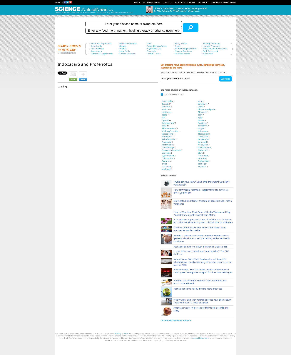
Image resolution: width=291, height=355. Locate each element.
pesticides (166, 112)
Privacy (118, 333)
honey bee (203, 144)
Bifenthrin (202, 104)
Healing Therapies (211, 43)
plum (200, 152)
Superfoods (96, 46)
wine (200, 101)
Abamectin (166, 142)
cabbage (202, 163)
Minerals (123, 48)
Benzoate (166, 152)
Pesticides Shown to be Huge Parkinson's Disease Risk (200, 246)
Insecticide (167, 101)
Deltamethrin (168, 123)
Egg (200, 117)
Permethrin (167, 136)
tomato (201, 120)
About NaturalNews (151, 2)
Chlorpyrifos (167, 158)
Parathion (202, 123)
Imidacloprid (167, 133)
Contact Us (167, 2)
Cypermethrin (168, 155)
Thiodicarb (203, 136)
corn (200, 114)
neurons (202, 158)
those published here (200, 338)
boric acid (202, 142)
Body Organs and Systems (215, 48)
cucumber (166, 166)
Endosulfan (203, 161)
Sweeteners (96, 51)
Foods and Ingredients (101, 43)
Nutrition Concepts (127, 53)
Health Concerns (182, 53)
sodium (165, 109)
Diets (149, 43)
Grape (201, 128)
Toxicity (165, 104)
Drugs (177, 46)
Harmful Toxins (154, 53)
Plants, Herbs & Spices (157, 46)
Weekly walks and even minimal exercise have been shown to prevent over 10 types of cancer (202, 301)
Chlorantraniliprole (206, 109)
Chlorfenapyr (168, 147)
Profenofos (203, 139)
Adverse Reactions (183, 51)
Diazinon (166, 161)
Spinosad (166, 106)
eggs (164, 125)
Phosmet (202, 112)
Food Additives (97, 48)
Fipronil (165, 120)
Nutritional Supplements (102, 53)
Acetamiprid (167, 144)
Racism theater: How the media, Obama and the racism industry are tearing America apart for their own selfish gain (203, 271)
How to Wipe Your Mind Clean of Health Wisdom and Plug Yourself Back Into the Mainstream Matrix (202, 213)
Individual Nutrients (128, 43)
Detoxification (204, 147)
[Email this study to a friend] (73, 73)
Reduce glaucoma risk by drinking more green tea (198, 288)
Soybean (202, 166)
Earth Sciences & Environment (210, 52)
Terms (126, 333)
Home (137, 2)
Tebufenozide (168, 139)
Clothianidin (203, 133)
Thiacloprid (203, 155)
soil (163, 117)
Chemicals (151, 51)
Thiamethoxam (169, 128)
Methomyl (166, 169)
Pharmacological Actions (186, 48)
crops (164, 163)
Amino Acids (124, 51)
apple (164, 114)
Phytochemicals (154, 48)
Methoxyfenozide (170, 131)
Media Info (203, 2)
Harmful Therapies (211, 46)
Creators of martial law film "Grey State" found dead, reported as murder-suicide (200, 229)
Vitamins (122, 46)
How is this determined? (174, 94)
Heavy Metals (181, 43)
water (200, 106)
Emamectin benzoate (171, 150)
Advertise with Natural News (223, 2)
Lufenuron (203, 131)
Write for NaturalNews (185, 2)
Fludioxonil (203, 150)
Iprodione (202, 125)
